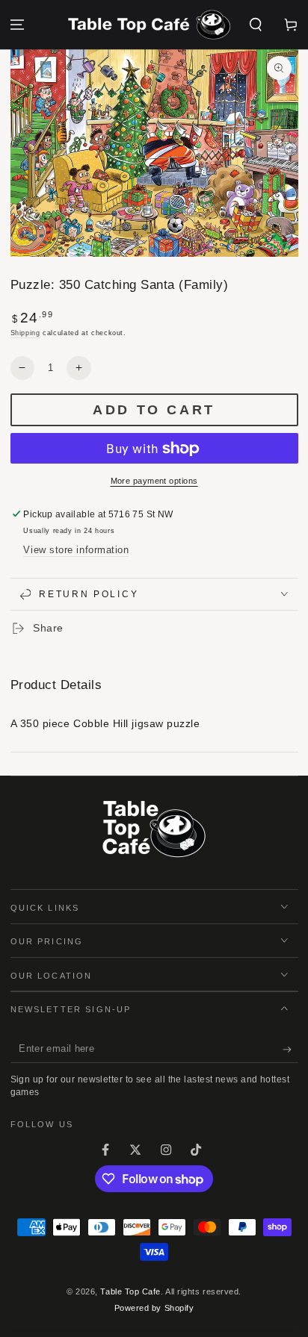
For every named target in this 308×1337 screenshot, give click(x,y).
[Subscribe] (290, 1050)
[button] (255, 25)
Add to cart (154, 409)
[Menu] (17, 25)
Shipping (25, 333)
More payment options (154, 480)
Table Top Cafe (130, 1291)
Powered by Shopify (154, 1307)
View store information (76, 550)
